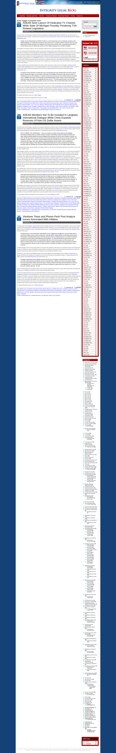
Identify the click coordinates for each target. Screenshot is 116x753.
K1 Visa (86, 424)
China (55, 168)
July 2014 (85, 259)
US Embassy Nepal (89, 619)
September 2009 (87, 342)
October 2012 (87, 285)
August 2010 (86, 320)
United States (29, 187)
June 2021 (85, 110)
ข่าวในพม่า (87, 703)
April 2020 (86, 137)
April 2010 (86, 328)
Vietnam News (70, 108)
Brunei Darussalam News (56, 103)
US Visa (86, 680)
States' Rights (90, 504)
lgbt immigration (89, 445)
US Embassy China (89, 543)
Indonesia (19, 104)
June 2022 (85, 86)
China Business (45, 209)
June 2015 (85, 247)
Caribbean (64, 199)
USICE (88, 389)
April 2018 (86, 183)
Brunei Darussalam (44, 103)
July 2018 (85, 177)
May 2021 (85, 112)
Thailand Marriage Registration (89, 485)
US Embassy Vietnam (90, 666)
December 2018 (87, 167)
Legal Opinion (88, 442)
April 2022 (86, 90)
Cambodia (65, 103)
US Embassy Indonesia (90, 594)
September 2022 (87, 80)
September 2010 (87, 318)
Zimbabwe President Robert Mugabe (44, 208)
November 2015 (87, 237)
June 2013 (85, 283)
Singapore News (42, 106)
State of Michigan (26, 66)
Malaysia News (48, 104)
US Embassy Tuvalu (92, 576)
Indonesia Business (89, 418)
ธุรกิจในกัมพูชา (88, 710)
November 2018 (87, 169)
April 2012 (86, 289)
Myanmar (67, 104)
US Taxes (87, 677)
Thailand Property (89, 487)
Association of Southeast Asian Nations (50, 35)
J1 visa (86, 420)
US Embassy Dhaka (91, 522)
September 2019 (87, 149)
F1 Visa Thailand (89, 405)
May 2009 (85, 350)
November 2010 (87, 315)
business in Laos (28, 274)
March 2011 (86, 307)
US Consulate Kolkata (90, 586)
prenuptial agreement (90, 460)
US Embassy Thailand (90, 685)
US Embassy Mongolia (90, 617)
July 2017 (85, 197)
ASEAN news (51, 101)
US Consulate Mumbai (90, 589)
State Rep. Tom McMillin (69, 106)
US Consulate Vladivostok (90, 646)
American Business (89, 364)
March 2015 (86, 249)
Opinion (87, 458)
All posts (86, 741)
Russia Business (89, 461)
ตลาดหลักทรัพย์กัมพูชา (90, 707)
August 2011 (86, 297)
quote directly (68, 36)
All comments (87, 743)
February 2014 (87, 267)
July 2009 (85, 346)
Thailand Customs (89, 473)
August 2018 (86, 175)
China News (74, 199)
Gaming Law (88, 411)
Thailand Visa (88, 490)
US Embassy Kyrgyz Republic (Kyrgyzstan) (90, 603)
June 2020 (85, 133)
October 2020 (87, 126)
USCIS (86, 697)
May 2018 (85, 181)
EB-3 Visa (87, 397)
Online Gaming (88, 457)
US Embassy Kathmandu (90, 621)
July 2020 (85, 131)
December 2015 (87, 235)
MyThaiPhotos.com (21, 38)
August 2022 (86, 82)
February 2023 (87, 72)
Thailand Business (26, 211)
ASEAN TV (57, 101)
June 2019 (85, 155)
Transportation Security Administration (64, 86)
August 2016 (86, 219)
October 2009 (87, 340)
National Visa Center (90, 454)
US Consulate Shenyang (90, 557)
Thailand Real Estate (90, 489)
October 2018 (87, 171)
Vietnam (64, 108)
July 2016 (85, 221)
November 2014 (87, 253)
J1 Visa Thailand (89, 422)
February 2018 (87, 187)
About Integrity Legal (90, 35)
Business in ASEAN (51, 289)
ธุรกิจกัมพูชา (87, 708)
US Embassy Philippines (90, 638)
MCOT (54, 104)
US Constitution (89, 503)
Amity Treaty (90, 469)
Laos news (36, 104)
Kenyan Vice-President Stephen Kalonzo (41, 201)
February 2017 (87, 207)
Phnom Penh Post (31, 256)
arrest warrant (88, 367)
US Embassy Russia (89, 644)
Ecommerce (87, 401)
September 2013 (87, 277)
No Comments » (57, 109)
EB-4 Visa (87, 398)
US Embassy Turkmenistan (88, 662)
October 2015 (87, 239)
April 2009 (86, 352)
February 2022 (87, 94)
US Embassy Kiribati (90, 567)
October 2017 (87, 193)
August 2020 (86, 129)
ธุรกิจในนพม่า (90, 705)
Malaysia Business (62, 209)
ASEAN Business (26, 109)
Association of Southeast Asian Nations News (28, 103)
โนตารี (86, 726)
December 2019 (87, 145)
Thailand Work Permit (90, 491)
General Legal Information (88, 413)
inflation (65, 290)
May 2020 (85, 135)
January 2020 (86, 143)
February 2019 (87, 163)
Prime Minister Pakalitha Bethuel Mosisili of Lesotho (40, 204)
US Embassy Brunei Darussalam (89, 526)
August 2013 (86, 279)
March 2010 (86, 330)
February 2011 (87, 309)
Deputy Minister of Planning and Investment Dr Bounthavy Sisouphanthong (43, 290)
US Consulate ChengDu (90, 545)
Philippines (19, 106)
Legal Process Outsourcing (88, 444)
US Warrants (88, 693)
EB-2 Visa (87, 395)
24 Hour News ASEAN (25, 101)
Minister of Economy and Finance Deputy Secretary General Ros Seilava (48, 292)
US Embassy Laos (89, 605)
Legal (45, 97)
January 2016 (86, 233)
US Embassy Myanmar (90, 530)
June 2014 (85, 261)
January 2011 (86, 311)
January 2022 (86, 96)
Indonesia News (26, 104)
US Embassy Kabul (91, 511)
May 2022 (85, 88)
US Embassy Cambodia (90, 538)
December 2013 (87, 271)
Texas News (24, 108)
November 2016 (87, 213)
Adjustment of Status (90, 362)
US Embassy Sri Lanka (90, 657)
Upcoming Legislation (90, 493)
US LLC (89, 499)
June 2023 (85, 68)
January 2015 (86, 251)
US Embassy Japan (89, 601)
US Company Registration (90, 497)
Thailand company (89, 468)
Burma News (43, 199)
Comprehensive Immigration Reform (89, 378)
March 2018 (86, 185)
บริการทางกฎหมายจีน (89, 717)
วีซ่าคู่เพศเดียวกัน (88, 723)
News (50, 295)
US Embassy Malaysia (90, 606)
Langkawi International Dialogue (59, 201)
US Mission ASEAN (91, 674)
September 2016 (87, 217)
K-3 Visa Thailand (89, 423)
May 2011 (85, 303)
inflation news (20, 292)
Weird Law (87, 701)
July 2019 (85, 153)
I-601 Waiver (88, 415)
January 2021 (86, 120)
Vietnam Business (89, 698)
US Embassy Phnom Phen (90, 541)
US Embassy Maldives (90, 612)
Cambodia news (73, 103)
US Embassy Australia (90, 515)
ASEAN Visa (88, 370)
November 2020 (87, 124)
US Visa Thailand (89, 692)
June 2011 (85, 301)
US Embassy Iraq (89, 600)
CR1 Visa (87, 379)
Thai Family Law (89, 465)
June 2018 (85, 179)
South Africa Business (90, 462)
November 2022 (87, 76)
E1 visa (86, 391)
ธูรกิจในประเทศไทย (89, 715)
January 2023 (86, 74)
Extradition (89, 694)
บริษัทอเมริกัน (88, 718)
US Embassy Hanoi (91, 669)
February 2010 (87, 332)
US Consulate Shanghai (90, 555)
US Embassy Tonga (91, 573)
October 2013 (87, 275)
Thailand (29, 108)
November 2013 (87, 273)
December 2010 (87, 313)
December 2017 (87, 189)
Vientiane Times (76, 229)
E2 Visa (86, 393)
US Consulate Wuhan (90, 560)
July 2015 (85, 245)
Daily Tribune (69, 68)
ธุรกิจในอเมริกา (90, 719)
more (78, 99)
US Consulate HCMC (90, 506)
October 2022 (87, 78)
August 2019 (86, 151)
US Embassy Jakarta (90, 597)
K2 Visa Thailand (91, 429)
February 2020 (87, 141)
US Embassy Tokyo (89, 659)
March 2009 (86, 354)
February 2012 (87, 291)
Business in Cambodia (62, 289)
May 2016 (85, 225)
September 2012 (87, 287)
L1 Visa (86, 434)
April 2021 (86, 114)
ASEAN (50, 52)
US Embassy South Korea (91, 654)
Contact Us (87, 36)
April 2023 (86, 70)
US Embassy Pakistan (90, 627)
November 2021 (87, 100)
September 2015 (87, 241)
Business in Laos (73, 289)
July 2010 (85, 322)
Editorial (87, 402)
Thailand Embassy (89, 474)
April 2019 (86, 159)
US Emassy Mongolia (90, 508)
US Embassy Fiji (89, 565)
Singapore (34, 106)
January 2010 (86, 334)
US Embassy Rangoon (90, 532)
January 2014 (86, 269)
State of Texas (70, 66)
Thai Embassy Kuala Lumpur (90, 476)
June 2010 (85, 324)
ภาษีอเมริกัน (87, 722)
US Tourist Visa (88, 679)
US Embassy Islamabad (90, 630)
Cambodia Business (36, 209)
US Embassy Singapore (90, 649)
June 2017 (85, 199)
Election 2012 (88, 404)
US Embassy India (89, 580)
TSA (76, 86)
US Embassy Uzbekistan (90, 663)
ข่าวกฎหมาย (87, 702)
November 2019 (87, 147)
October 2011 (87, 295)
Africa (21, 198)
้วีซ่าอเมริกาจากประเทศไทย (91, 727)
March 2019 (86, 161)
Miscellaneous (88, 450)
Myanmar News (73, 104)
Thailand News (35, 108)
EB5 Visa (87, 400)
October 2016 (87, 215)
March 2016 (86, 229)
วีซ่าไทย (86, 724)
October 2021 (87, 102)
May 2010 (85, 326)
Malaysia (42, 104)
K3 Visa (86, 433)
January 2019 (86, 165)
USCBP (89, 387)
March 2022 (86, 92)
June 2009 (85, 348)
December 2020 (87, 122)
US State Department (90, 673)
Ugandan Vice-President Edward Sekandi (65, 206)
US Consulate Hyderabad (90, 584)
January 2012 (86, 293)
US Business (88, 495)
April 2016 (86, 227)
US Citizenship (88, 501)
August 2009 (86, 344)
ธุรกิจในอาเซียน (88, 714)
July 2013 (85, 281)
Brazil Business (88, 373)
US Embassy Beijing (90, 562)
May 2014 (85, 263)
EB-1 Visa (87, 394)
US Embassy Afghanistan (91, 509)
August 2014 (86, 257)
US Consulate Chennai (90, 582)
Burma (38, 199)
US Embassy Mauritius (90, 615)
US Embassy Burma (89, 528)
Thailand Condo (89, 471)
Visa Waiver (87, 699)
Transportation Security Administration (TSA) (41, 109)
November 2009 (87, 338)
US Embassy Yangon (90, 535)
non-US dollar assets (48, 203)
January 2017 (86, 209)
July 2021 (85, 108)
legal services (34, 97)
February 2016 (87, 231)
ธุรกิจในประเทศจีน (89, 711)
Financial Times (46, 171)
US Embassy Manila (91, 640)
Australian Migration (90, 371)
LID (78, 201)
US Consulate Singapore (90, 652)
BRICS (37, 57)
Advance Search (88, 26)
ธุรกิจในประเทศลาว (89, 712)
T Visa (86, 464)
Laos (57, 59)
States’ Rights (37, 95)
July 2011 (85, 299)
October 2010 (87, 316)
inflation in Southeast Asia (73, 290)
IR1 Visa (87, 419)
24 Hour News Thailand (37, 101)
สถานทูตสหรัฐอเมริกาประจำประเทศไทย (91, 730)
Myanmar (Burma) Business (89, 453)
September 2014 (87, 255)
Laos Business (53, 209)
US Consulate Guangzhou (90, 548)
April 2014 (86, 265)
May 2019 (85, 157)
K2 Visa (89, 426)
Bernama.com (63, 130)
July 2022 (85, 84)
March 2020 (86, 139)
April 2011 (86, 305)
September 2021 (87, 104)
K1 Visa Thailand (50, 194)
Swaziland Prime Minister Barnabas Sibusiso (31, 206)
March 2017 (86, 205)
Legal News (87, 437)
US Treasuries (56, 188)
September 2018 (87, 173)
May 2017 (85, 201)
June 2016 (85, 223)
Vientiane (23, 293)
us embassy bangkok (90, 517)
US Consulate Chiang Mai (92, 687)
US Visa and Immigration (91, 681)
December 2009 (87, 336)
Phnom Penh (69, 292)
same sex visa (90, 446)
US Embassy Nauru (91, 569)
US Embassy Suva (91, 571)
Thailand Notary (88, 486)
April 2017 (86, 203)
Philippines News (27, 106)
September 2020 (87, 127)
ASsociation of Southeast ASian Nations (70, 101)
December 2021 (87, 98)
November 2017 (87, 191)
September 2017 (87, 195)
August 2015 (86, 243)
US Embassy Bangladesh (91, 520)
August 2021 (86, 106)
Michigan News (60, 104)
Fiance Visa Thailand (90, 406)
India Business (88, 416)
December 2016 (87, 211)
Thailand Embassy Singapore (91, 481)
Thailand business (38, 285)
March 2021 (86, 116)
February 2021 (87, 118)
